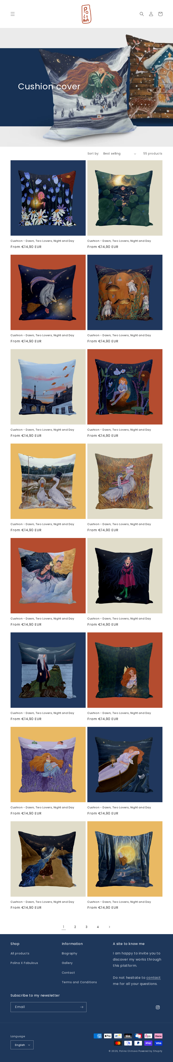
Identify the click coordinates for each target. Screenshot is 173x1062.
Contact (68, 973)
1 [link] (63, 926)
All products (20, 953)
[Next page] (109, 927)
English (20, 1045)
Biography (69, 953)
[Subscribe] (81, 1007)
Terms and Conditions (79, 982)
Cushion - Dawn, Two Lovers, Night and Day (42, 241)
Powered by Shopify (150, 1051)
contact (153, 977)
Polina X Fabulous (24, 963)
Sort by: (93, 153)
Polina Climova (128, 1051)
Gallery (67, 963)
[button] (12, 14)
